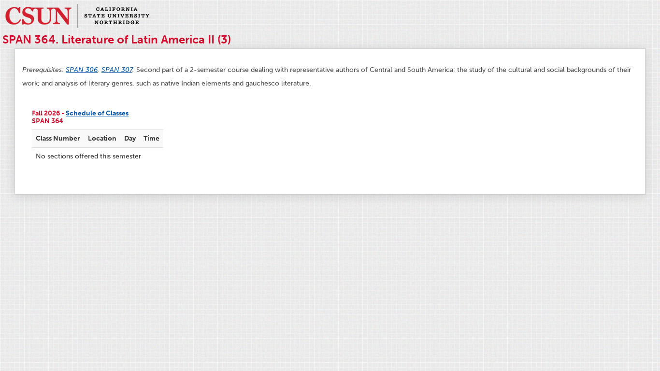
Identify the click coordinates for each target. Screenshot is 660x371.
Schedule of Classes (97, 113)
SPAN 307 (116, 70)
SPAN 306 (82, 70)
